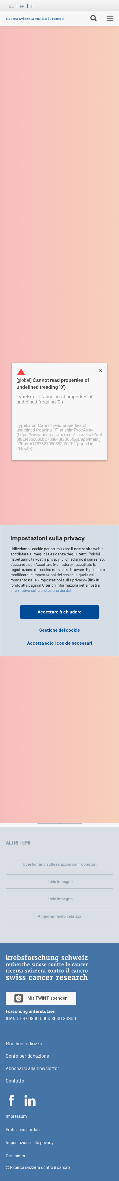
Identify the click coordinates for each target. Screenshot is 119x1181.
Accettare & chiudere (60, 612)
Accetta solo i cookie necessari (59, 643)
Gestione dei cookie (59, 630)
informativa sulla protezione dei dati (41, 590)
